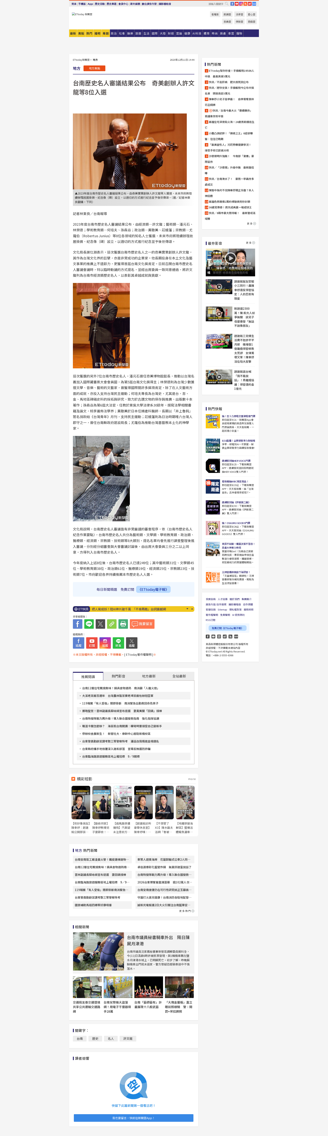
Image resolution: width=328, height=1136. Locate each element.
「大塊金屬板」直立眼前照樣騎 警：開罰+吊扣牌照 (178, 1007)
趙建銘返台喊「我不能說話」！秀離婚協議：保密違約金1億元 (244, 380)
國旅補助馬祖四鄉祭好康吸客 (93, 905)
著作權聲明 (212, 615)
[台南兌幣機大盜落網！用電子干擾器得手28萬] (118, 987)
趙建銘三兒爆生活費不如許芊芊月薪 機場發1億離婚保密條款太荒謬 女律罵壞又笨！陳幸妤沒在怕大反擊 (244, 348)
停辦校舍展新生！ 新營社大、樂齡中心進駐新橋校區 (116, 734)
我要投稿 (211, 599)
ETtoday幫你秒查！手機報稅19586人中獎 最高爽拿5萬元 (229, 73)
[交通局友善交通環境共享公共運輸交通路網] (87, 987)
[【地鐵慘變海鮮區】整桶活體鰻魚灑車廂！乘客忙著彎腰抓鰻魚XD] (185, 810)
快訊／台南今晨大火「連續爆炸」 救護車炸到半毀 (229, 113)
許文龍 (127, 1038)
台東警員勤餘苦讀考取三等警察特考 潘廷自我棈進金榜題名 (120, 741)
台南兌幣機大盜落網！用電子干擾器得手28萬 (117, 1007)
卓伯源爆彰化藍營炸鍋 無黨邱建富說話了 (164, 867)
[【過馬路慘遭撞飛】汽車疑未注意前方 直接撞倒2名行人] (122, 810)
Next (187, 609)
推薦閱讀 (88, 676)
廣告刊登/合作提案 (216, 604)
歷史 (95, 1038)
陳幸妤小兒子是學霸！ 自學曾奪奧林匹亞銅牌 (229, 102)
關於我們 (235, 599)
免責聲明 (225, 615)
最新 (73, 33)
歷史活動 (100, 3)
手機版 (82, 3)
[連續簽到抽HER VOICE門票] (213, 466)
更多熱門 (185, 911)
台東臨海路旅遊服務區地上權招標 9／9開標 (111, 756)
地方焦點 (94, 68)
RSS (245, 4)
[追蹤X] (131, 643)
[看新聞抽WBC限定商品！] (213, 486)
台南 (80, 1038)
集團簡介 (247, 599)
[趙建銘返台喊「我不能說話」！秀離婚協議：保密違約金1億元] (219, 376)
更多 (250, 223)
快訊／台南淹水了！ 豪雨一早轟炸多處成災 (229, 181)
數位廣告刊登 (149, 3)
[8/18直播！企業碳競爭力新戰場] (213, 446)
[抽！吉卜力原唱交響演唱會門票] (213, 421)
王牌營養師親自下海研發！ (236, 572)
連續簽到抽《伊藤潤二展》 (236, 502)
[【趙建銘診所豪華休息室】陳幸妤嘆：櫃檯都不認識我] (143, 810)
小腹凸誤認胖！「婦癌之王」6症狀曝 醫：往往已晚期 (230, 136)
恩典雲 (227, 21)
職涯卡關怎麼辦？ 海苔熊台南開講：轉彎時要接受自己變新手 (122, 726)
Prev (192, 609)
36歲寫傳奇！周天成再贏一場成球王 (230, 207)
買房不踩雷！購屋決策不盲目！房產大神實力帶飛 (238, 545)
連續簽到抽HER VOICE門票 (236, 460)
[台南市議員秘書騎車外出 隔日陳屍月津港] (98, 951)
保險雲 (239, 21)
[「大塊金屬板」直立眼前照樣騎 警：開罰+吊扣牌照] (179, 987)
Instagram (219, 636)
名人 (111, 1038)
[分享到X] (100, 624)
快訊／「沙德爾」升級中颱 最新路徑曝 (229, 170)
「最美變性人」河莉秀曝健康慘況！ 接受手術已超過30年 (229, 147)
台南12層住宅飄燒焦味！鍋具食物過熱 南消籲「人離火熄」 (121, 688)
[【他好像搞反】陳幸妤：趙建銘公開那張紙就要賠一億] (80, 810)
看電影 (215, 14)
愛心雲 (251, 14)
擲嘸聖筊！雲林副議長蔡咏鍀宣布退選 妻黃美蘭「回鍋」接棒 (122, 711)
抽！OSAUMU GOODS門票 (236, 523)
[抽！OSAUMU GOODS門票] (213, 528)
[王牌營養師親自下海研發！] (213, 577)
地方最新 (149, 676)
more (192, 779)
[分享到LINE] (89, 624)
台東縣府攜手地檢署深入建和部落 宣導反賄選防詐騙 (116, 749)
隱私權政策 (235, 609)
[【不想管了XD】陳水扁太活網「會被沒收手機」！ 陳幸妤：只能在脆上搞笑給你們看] (164, 810)
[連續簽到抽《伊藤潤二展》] (213, 507)
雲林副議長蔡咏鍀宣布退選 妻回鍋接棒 (100, 875)
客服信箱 (211, 609)
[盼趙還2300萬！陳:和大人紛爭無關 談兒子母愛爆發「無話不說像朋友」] (219, 313)
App (90, 3)
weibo (250, 4)
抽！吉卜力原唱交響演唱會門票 (238, 416)
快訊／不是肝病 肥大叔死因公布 (229, 82)
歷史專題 (112, 3)
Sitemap (222, 609)
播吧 (98, 33)
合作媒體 (248, 604)
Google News (254, 4)
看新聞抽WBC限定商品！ (235, 481)
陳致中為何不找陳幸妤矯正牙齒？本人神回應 (229, 193)
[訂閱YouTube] (92, 643)
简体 (74, 3)
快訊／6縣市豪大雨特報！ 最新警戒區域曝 (230, 216)
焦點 (81, 33)
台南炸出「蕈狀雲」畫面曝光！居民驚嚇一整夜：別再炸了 (131, 609)
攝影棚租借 (165, 3)
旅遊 (138, 33)
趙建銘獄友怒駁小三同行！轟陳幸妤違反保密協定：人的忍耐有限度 (244, 289)
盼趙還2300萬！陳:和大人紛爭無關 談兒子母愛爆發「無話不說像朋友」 (244, 317)
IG (241, 4)
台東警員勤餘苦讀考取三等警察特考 (97, 897)
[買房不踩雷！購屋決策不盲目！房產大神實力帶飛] (213, 549)
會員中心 (123, 3)
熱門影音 (118, 676)
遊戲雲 (251, 21)
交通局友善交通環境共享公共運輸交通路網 (86, 1007)
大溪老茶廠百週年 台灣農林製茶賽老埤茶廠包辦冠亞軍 (117, 696)
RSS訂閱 (210, 620)
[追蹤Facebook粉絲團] (78, 643)
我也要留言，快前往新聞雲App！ (133, 1118)
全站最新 (179, 676)
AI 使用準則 (238, 615)
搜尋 (227, 4)
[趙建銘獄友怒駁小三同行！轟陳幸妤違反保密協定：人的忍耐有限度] (219, 286)
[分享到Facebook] (77, 624)
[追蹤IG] (105, 643)
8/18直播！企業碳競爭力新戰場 (238, 440)
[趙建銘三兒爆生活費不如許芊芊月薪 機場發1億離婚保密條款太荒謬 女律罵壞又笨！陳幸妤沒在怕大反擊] (219, 341)
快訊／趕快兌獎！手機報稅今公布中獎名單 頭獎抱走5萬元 (229, 90)
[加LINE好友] (118, 643)
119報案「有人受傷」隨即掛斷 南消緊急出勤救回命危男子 (120, 703)
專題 (106, 33)
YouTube (237, 4)
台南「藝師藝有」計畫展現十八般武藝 (148, 1004)
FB (232, 4)
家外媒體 (135, 3)
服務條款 (249, 609)
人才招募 (223, 599)
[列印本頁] (123, 624)
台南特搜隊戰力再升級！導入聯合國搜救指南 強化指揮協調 (120, 718)
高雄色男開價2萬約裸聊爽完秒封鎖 (229, 201)
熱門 (89, 33)
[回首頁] (82, 14)
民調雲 (227, 14)
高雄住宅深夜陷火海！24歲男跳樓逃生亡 (229, 124)
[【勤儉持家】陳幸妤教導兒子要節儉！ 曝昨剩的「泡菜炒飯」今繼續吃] (101, 810)
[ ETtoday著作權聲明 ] (138, 654)
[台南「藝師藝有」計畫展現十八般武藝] (148, 987)
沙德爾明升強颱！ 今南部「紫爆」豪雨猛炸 (229, 159)
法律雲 (239, 14)
